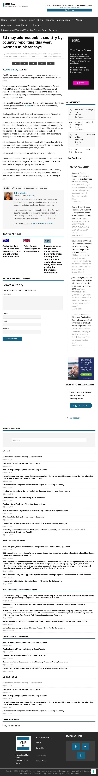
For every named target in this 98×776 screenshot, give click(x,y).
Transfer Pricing (27, 19)
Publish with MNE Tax (44, 737)
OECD (45, 56)
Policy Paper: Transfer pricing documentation (31, 249)
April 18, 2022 (8, 571)
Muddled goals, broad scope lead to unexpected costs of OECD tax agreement (36, 546)
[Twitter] (85, 746)
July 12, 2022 (8, 466)
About (38, 743)
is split (28, 105)
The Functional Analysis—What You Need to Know (24, 504)
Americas (6, 24)
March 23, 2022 (9, 631)
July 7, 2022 (8, 472)
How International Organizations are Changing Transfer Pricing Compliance (35, 510)
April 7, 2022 (8, 577)
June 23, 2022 (8, 500)
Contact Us (40, 748)
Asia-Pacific (22, 24)
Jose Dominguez (78, 277)
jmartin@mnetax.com (43, 223)
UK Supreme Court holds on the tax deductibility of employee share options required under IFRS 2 (45, 621)
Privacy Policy (41, 755)
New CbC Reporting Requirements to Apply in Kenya (25, 469)
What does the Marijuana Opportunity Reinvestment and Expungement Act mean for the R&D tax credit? (48, 574)
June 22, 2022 (8, 507)
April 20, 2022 (8, 549)
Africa (79, 19)
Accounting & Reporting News (20, 589)
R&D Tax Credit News (14, 540)
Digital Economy (45, 19)
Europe (37, 24)
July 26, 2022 (8, 460)
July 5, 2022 (8, 481)
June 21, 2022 (8, 535)
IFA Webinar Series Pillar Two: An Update (79, 140)
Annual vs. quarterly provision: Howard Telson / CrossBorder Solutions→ (34, 628)
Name (5, 314)
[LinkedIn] (76, 746)
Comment (7, 294)
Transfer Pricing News (15, 636)
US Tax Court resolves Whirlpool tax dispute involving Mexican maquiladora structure (82, 247)
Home (4, 19)
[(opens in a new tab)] (26, 241)
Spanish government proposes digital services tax (82, 179)
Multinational (63, 19)
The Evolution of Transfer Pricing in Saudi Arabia (24, 497)
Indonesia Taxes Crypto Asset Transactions (21, 463)
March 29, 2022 (9, 624)
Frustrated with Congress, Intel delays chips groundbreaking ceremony (33, 485)
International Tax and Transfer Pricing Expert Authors (29, 30)
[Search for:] (49, 440)
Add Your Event (75, 158)
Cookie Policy (41, 761)
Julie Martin (11, 69)
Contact (43, 188)
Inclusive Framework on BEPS (20, 56)
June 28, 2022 (8, 488)
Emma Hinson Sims (80, 207)
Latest (13, 19)
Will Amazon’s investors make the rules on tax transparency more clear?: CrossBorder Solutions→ (45, 604)
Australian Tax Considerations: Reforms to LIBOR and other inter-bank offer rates (12, 251)
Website (6, 328)
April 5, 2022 (8, 618)
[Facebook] (81, 755)
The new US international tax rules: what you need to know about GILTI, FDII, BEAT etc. (82, 283)
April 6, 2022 (8, 584)
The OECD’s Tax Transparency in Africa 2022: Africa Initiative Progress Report (35, 523)
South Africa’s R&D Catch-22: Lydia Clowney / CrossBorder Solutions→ (32, 581)
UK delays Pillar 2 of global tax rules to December (24, 517)
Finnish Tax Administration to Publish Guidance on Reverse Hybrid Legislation (36, 491)
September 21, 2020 (13, 54)
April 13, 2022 (8, 607)
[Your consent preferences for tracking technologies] (93, 771)
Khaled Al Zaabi (78, 173)
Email (5, 321)
